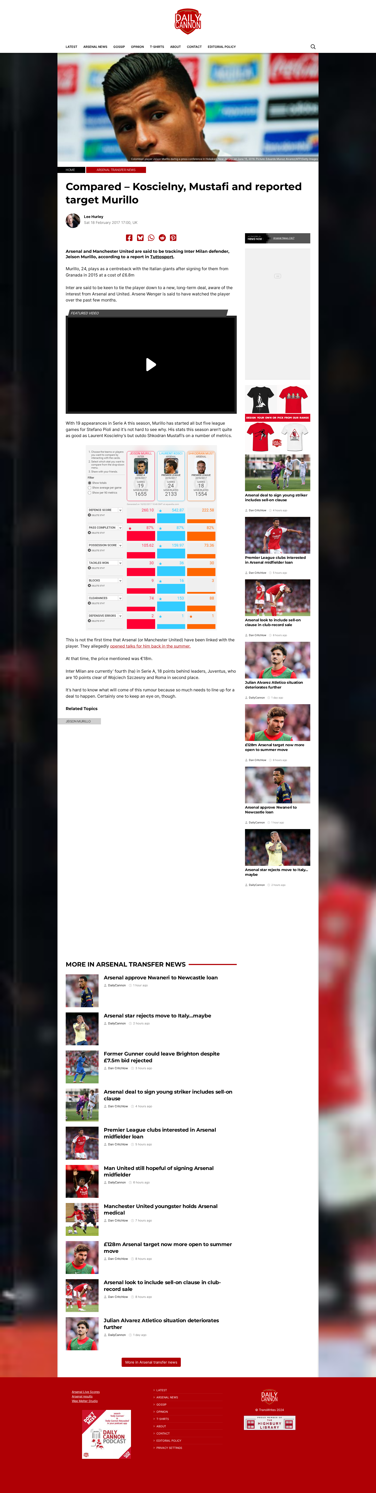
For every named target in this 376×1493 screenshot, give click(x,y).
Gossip (119, 47)
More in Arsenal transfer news (126, 964)
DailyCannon (117, 985)
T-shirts (157, 47)
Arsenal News (95, 47)
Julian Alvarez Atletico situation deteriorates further (274, 684)
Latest (71, 47)
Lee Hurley (93, 217)
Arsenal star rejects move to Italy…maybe (157, 1015)
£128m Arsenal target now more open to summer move (274, 747)
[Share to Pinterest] (173, 237)
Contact (194, 47)
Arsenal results (82, 1396)
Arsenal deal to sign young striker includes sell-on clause (276, 497)
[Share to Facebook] (129, 237)
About (175, 47)
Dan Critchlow (118, 1068)
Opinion (137, 47)
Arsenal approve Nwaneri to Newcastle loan (161, 977)
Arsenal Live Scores (86, 1392)
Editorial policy (222, 47)
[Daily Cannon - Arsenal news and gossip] (188, 21)
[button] (313, 46)
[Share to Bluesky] (140, 237)
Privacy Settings (169, 1447)
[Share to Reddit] (162, 237)
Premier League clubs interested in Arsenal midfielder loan (275, 560)
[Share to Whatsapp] (151, 237)
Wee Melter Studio (85, 1401)
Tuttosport (161, 256)
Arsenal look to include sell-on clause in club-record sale (273, 622)
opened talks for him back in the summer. (150, 646)
